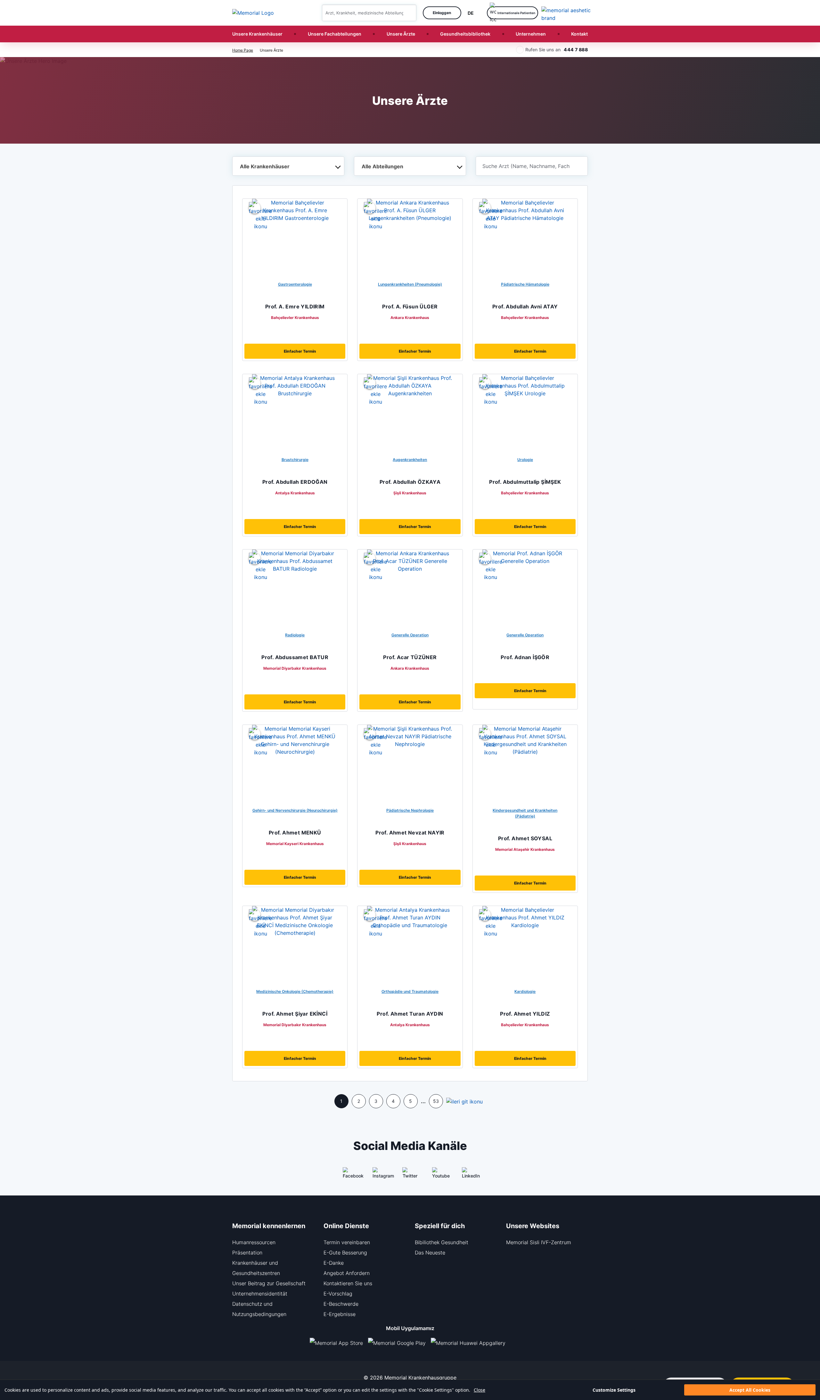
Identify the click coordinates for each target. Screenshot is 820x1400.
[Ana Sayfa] (253, 13)
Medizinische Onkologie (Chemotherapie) (294, 991)
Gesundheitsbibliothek (465, 34)
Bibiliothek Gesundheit (441, 1242)
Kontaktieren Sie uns (348, 1283)
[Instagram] (380, 1175)
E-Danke (334, 1263)
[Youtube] (439, 1175)
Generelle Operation (410, 635)
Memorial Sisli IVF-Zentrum (538, 1242)
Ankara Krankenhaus (409, 317)
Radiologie (295, 635)
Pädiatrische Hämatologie (525, 284)
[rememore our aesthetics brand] (567, 12)
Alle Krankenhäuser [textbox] (265, 166)
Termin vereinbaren (347, 1242)
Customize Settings (614, 1390)
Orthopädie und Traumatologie (410, 991)
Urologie (525, 459)
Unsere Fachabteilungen (334, 34)
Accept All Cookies (749, 1390)
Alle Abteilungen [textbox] (382, 166)
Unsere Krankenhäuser (257, 34)
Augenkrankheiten (410, 459)
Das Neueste (430, 1252)
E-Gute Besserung (345, 1252)
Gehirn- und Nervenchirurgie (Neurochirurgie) (295, 810)
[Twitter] (410, 1175)
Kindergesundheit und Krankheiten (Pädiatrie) (525, 813)
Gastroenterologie (295, 284)
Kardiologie (525, 991)
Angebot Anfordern (347, 1273)
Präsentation (247, 1252)
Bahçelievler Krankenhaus (295, 317)
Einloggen (442, 12)
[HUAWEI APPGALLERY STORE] (471, 1342)
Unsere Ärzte (401, 34)
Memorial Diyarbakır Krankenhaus (294, 668)
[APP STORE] (339, 1342)
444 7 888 (576, 49)
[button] (409, 13)
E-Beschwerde (341, 1304)
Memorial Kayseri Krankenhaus (295, 843)
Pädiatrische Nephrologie (410, 810)
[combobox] (288, 166)
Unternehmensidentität (259, 1293)
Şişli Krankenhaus (409, 492)
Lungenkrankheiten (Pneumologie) (410, 284)
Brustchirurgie (295, 459)
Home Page (242, 50)
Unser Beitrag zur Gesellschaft (269, 1283)
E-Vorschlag (338, 1293)
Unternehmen (531, 34)
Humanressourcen (253, 1242)
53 (436, 1101)
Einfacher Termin (300, 351)
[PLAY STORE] (397, 1342)
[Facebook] (350, 1175)
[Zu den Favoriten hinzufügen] (254, 208)
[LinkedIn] (469, 1175)
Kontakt (579, 34)
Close (479, 1390)
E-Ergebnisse (340, 1314)
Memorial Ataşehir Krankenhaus (525, 849)
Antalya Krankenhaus (295, 492)
